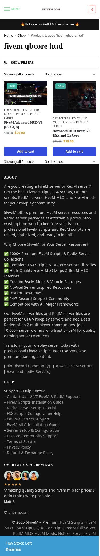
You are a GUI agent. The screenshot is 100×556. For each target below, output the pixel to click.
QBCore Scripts (59, 531)
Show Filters (22, 62)
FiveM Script (23, 113)
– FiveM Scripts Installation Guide (34, 406)
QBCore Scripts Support (28, 423)
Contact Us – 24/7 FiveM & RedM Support (43, 400)
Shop (22, 35)
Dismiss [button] (13, 549)
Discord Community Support (32, 439)
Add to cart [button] (24, 150)
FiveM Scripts (67, 526)
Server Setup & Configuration (32, 434)
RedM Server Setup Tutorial (31, 411)
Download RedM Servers (42, 375)
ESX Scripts (12, 109)
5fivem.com (18, 516)
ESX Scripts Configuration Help (34, 417)
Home (8, 35)
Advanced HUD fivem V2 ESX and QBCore (69, 131)
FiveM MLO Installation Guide (33, 428)
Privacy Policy (19, 451)
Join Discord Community (27, 369)
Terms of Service (21, 445)
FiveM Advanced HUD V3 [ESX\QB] (23, 123)
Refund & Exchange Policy (30, 456)
